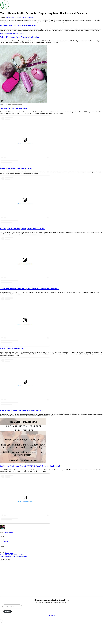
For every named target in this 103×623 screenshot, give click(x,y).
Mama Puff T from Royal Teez (13, 108)
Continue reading (51, 615)
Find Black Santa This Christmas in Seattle (13, 556)
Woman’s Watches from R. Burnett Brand (18, 25)
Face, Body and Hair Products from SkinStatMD (21, 410)
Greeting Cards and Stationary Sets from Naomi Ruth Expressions (29, 288)
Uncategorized (9, 553)
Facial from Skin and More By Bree (16, 168)
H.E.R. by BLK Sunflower (11, 349)
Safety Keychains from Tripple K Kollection (19, 37)
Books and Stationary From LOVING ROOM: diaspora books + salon (31, 466)
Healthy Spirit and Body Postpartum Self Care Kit (22, 228)
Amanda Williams (28, 17)
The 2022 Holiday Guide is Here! (12, 554)
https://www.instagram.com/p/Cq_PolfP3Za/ (12, 33)
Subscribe (7, 611)
